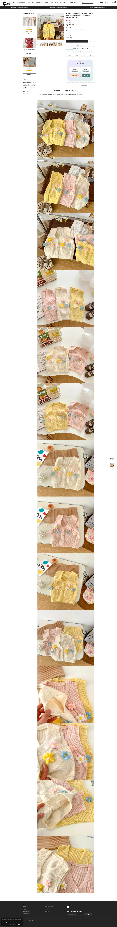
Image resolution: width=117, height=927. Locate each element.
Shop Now (86, 75)
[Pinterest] (68, 907)
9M (78, 29)
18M (84, 29)
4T (70, 29)
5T (67, 29)
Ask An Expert (84, 85)
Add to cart (29, 33)
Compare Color (60, 38)
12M (76, 29)
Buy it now (80, 45)
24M (82, 29)
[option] (19, 7)
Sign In (101, 2)
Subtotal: (67, 37)
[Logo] (6, 3)
